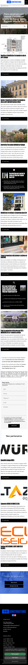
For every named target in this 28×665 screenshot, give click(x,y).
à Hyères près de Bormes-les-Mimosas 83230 (15, 298)
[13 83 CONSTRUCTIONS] (14, 2)
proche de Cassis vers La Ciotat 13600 (13, 302)
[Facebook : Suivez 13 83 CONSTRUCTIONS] (13, 615)
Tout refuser (15, 657)
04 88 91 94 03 (7, 629)
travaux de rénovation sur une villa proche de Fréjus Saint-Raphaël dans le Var (14, 366)
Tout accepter (15, 654)
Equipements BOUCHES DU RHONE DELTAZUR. (10, 504)
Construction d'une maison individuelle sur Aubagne (13, 145)
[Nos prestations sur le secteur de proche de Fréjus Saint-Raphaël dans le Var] (5, 175)
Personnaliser (15, 661)
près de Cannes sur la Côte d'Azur (12, 295)
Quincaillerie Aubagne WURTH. (8, 460)
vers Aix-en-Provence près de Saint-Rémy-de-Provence (14, 306)
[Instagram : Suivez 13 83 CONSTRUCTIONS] (15, 615)
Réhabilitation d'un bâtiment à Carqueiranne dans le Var (14, 213)
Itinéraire (5, 631)
